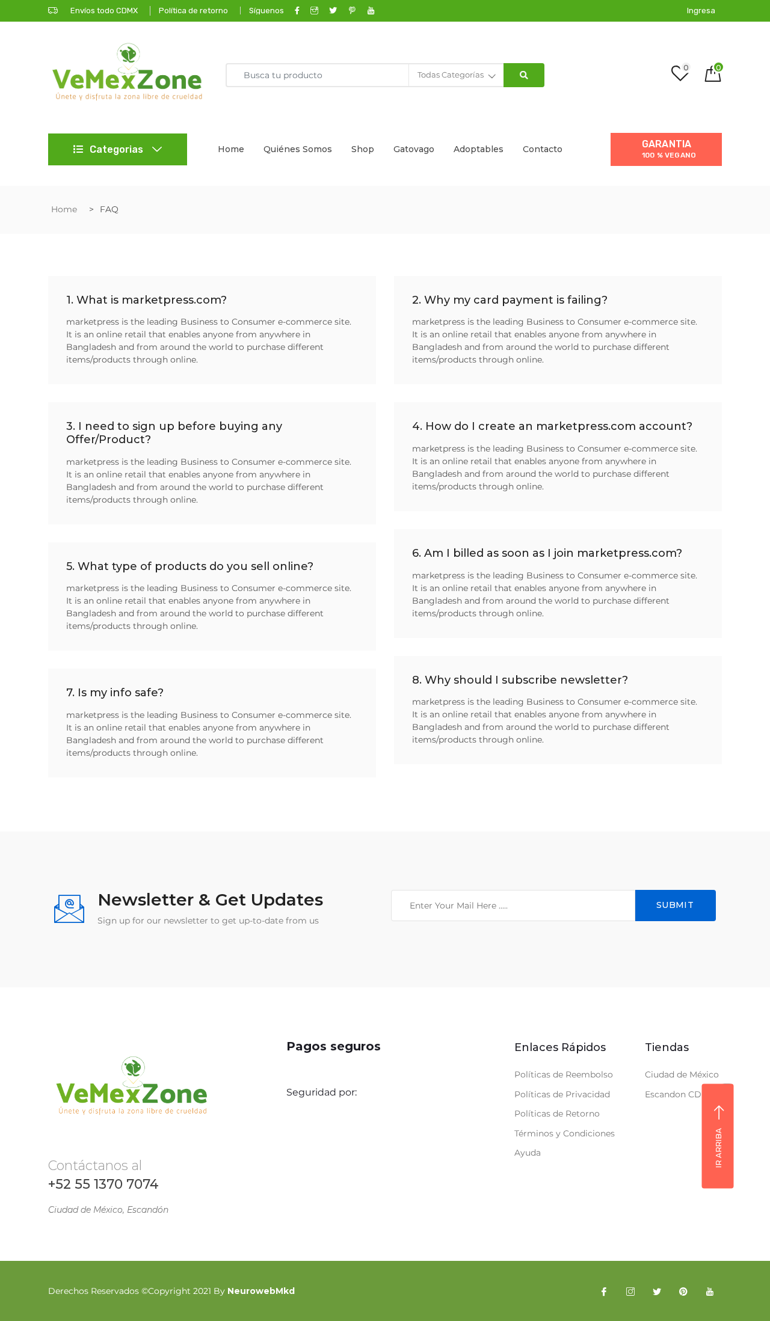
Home (231, 149)
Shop (362, 149)
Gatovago (413, 149)
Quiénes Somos (297, 149)
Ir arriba (717, 1148)
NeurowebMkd (261, 1291)
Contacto (542, 149)
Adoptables (479, 149)
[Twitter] (657, 1291)
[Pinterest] (683, 1291)
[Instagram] (630, 1291)
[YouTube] (710, 1291)
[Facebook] (604, 1291)
